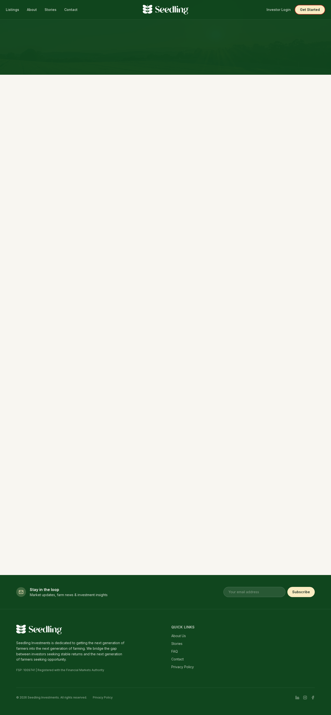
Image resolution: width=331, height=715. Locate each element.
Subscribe (301, 592)
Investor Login (279, 10)
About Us (178, 636)
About (32, 10)
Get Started (310, 10)
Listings (12, 10)
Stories (50, 10)
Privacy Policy (182, 667)
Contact (71, 10)
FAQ (174, 651)
